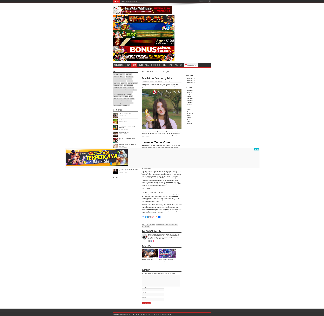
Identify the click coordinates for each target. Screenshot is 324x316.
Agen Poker (152, 224)
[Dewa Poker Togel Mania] (142, 12)
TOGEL (147, 65)
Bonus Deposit (117, 83)
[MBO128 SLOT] (97, 165)
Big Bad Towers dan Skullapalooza (129, 1)
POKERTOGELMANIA (119, 65)
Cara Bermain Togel (118, 87)
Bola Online (116, 81)
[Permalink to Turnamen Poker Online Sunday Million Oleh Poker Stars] (115, 173)
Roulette (132, 98)
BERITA (128, 65)
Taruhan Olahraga (117, 103)
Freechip (124, 92)
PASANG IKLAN (179, 65)
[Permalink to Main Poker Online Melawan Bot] (115, 142)
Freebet (119, 92)
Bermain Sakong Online (171, 224)
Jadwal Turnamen (117, 96)
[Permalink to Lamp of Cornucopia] (150, 257)
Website (144, 297)
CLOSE (257, 149)
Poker (120, 98)
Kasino (130, 96)
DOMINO (141, 65)
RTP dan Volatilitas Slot (125, 113)
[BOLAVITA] (143, 22)
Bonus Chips (130, 81)
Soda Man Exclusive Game (166, 259)
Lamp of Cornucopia (147, 259)
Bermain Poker (129, 78)
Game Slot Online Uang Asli (119, 94)
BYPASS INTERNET (155, 65)
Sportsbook (129, 100)
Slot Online (123, 100)
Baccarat (115, 78)
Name (143, 287)
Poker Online (126, 98)
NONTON (170, 65)
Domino (126, 89)
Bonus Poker (124, 83)
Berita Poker (121, 78)
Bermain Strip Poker (124, 132)
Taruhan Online (126, 103)
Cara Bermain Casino (132, 83)
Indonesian (191, 65)
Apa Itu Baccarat (123, 120)
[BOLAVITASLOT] (143, 37)
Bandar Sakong (160, 224)
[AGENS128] (143, 45)
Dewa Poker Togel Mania (152, 81)
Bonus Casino (123, 81)
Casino (124, 87)
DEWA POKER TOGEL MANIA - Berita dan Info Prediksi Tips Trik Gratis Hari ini (151, 314)
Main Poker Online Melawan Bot (127, 138)
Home (144, 72)
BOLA (164, 65)
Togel (132, 103)
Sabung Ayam (116, 100)
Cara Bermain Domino (118, 85)
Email (143, 292)
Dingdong (121, 89)
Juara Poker (125, 96)
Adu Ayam (116, 74)
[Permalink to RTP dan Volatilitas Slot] (115, 117)
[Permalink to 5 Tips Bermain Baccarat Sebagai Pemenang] (115, 130)
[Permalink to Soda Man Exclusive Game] (167, 257)
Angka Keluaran (129, 76)
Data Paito (116, 89)
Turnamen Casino (117, 105)
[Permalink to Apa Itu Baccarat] (115, 124)
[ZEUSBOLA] (143, 30)
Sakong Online (146, 226)
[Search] (209, 1)
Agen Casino (122, 74)
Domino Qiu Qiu (133, 89)
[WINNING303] (143, 52)
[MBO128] (143, 60)
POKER (134, 65)
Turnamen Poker (126, 105)
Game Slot (130, 92)
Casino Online (131, 87)
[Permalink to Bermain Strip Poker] (115, 136)
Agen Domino (129, 74)
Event (115, 92)
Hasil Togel (129, 94)
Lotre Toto (116, 98)
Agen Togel (122, 76)
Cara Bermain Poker (128, 85)
